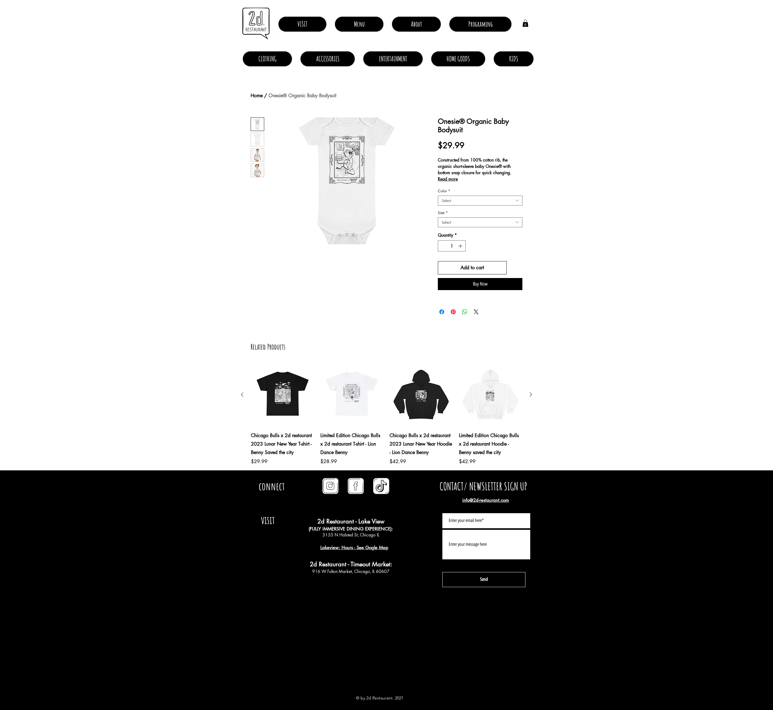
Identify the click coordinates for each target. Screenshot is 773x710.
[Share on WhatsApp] (464, 311)
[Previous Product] (242, 394)
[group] (386, 414)
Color (444, 191)
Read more (448, 179)
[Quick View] (282, 395)
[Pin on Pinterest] (453, 311)
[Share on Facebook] (441, 311)
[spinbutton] (451, 246)
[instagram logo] (330, 486)
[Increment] (461, 246)
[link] (525, 23)
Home (257, 95)
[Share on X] (476, 311)
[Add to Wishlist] (515, 267)
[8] (381, 486)
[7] (356, 486)
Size (443, 212)
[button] (416, 24)
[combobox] (480, 201)
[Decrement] (442, 246)
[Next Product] (530, 394)
